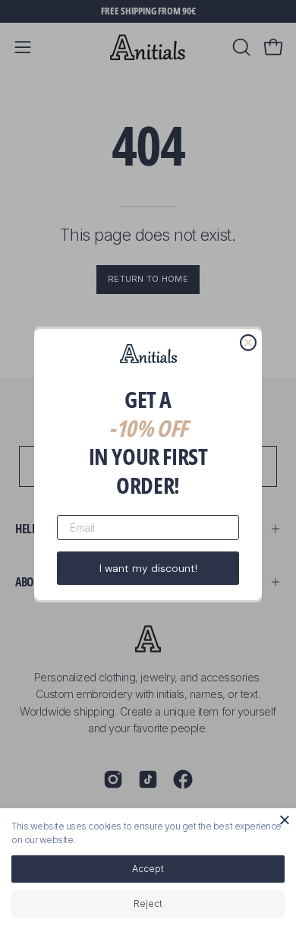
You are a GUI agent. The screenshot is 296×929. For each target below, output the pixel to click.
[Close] (284, 819)
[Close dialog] (248, 342)
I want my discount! (148, 568)
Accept (148, 868)
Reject (148, 903)
